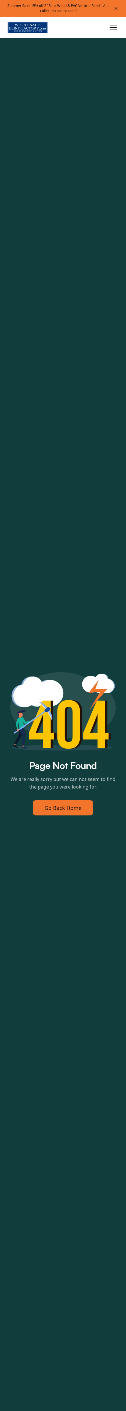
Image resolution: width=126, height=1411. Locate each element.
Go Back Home (63, 807)
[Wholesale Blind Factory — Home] (28, 27)
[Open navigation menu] (113, 27)
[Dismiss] (116, 8)
